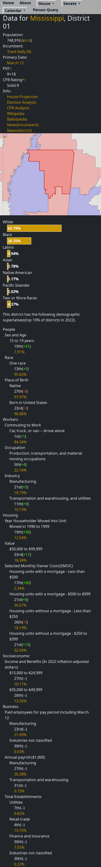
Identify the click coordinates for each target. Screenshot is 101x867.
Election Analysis (21, 102)
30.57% (20, 605)
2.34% (19, 588)
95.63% (20, 374)
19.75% (20, 830)
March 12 (15, 62)
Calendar (14, 10)
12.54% (20, 537)
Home (8, 2)
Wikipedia (15, 113)
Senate (70, 3)
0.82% (19, 813)
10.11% (20, 684)
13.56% (20, 700)
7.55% (19, 847)
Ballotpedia (17, 119)
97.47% (20, 396)
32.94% (20, 650)
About (25, 2)
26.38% (20, 774)
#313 (27, 40)
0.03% (19, 751)
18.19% (20, 627)
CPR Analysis (18, 107)
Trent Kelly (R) (19, 51)
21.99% (20, 734)
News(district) (19, 130)
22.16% (20, 470)
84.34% (20, 442)
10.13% (20, 509)
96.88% (20, 413)
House (45, 3)
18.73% (20, 492)
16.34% (20, 560)
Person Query (45, 9)
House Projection (22, 96)
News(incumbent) (23, 124)
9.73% (19, 791)
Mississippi (47, 18)
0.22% (19, 864)
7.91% (19, 351)
